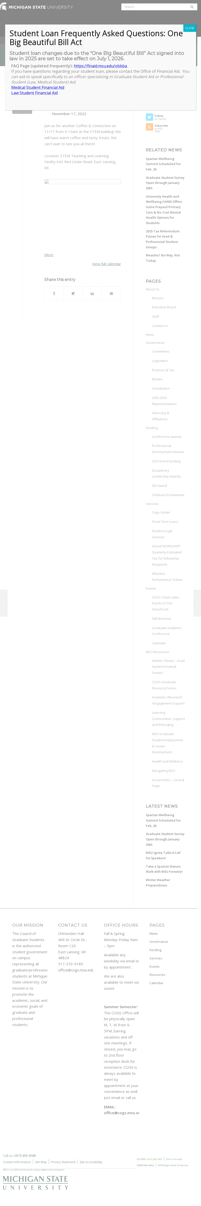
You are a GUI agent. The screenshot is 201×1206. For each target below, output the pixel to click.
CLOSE (189, 28)
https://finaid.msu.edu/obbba (101, 66)
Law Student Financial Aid (34, 93)
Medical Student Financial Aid (37, 87)
